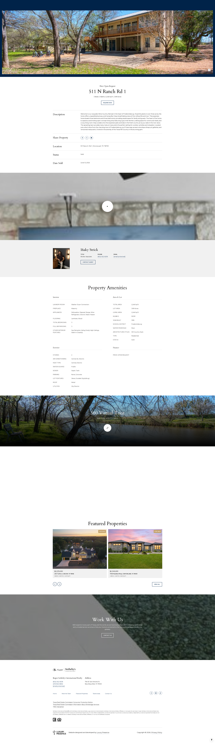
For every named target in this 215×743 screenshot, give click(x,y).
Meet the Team (66, 693)
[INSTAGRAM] (151, 693)
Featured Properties (82, 693)
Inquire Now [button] (107, 102)
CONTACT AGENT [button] (88, 262)
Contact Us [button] (107, 635)
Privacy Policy (157, 732)
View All (157, 584)
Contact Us (108, 693)
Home (55, 693)
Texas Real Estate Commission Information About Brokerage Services (76, 704)
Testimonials (96, 693)
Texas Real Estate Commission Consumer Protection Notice (73, 702)
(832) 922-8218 (103, 256)
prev (8, 70)
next (13, 70)
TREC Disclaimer (58, 707)
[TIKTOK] (160, 693)
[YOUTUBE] (156, 693)
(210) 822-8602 (58, 684)
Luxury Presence (103, 732)
